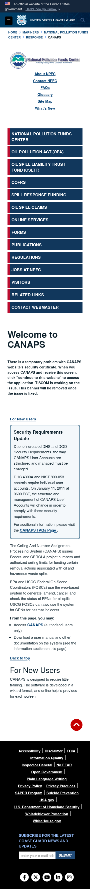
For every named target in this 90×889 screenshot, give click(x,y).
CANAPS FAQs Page (38, 530)
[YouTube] (46, 877)
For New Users (23, 419)
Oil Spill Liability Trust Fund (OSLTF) (39, 167)
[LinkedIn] (58, 877)
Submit (65, 855)
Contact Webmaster (35, 307)
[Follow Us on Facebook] (24, 877)
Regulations (26, 257)
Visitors (21, 282)
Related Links (28, 294)
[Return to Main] (76, 727)
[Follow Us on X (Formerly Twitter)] (35, 877)
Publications (27, 245)
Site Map (45, 101)
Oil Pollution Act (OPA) (38, 152)
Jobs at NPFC (26, 270)
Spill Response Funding (39, 195)
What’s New (45, 108)
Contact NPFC (45, 80)
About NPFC (45, 73)
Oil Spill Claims (29, 207)
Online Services (30, 220)
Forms (19, 232)
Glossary (45, 94)
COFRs (19, 182)
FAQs (45, 87)
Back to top (20, 658)
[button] (44, 9)
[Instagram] (69, 877)
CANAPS (35, 624)
